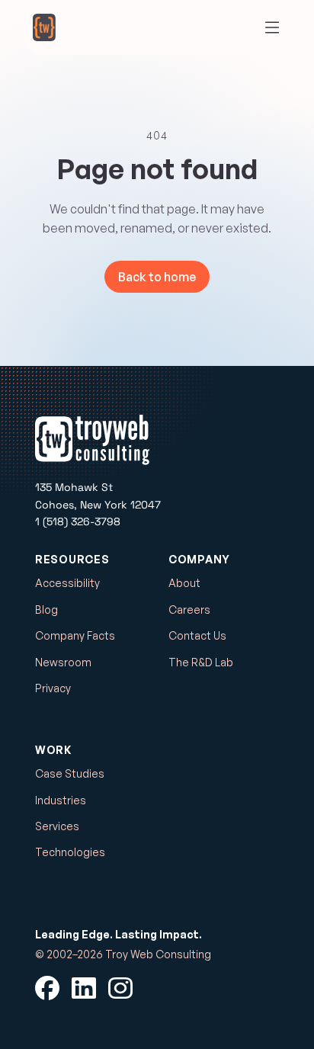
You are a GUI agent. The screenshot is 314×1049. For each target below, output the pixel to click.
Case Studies (69, 773)
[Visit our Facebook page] (47, 988)
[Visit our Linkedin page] (84, 988)
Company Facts (75, 635)
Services (57, 826)
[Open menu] (272, 27)
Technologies (70, 851)
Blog (46, 609)
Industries (60, 800)
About (184, 582)
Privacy (53, 688)
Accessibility (67, 582)
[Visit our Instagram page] (120, 988)
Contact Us (197, 635)
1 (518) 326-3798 (77, 521)
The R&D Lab (200, 662)
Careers (189, 609)
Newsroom (63, 662)
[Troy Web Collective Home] (44, 27)
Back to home (157, 276)
